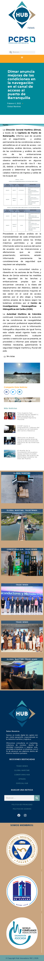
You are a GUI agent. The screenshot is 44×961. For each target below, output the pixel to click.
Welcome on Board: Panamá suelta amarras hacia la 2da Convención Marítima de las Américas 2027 (28, 441)
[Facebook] (19, 815)
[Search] (37, 798)
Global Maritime (14, 106)
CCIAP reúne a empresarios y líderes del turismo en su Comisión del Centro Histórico (28, 428)
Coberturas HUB (22, 775)
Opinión (22, 779)
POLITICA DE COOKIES (22, 809)
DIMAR (11, 125)
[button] (22, 57)
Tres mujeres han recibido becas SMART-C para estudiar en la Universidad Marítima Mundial (27, 416)
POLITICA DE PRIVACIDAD (22, 804)
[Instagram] (25, 815)
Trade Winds (22, 766)
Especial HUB (22, 783)
